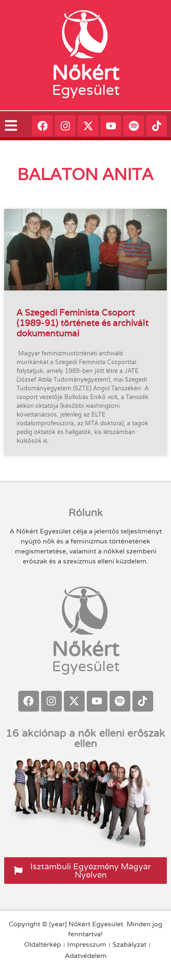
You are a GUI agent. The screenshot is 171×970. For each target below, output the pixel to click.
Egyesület (86, 90)
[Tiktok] (156, 125)
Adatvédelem (86, 956)
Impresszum (86, 944)
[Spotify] (133, 125)
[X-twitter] (88, 125)
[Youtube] (110, 125)
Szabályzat (129, 944)
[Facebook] (42, 125)
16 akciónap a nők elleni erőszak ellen (85, 738)
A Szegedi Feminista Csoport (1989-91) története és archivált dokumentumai (83, 323)
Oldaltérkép (42, 944)
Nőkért (86, 72)
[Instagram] (65, 125)
